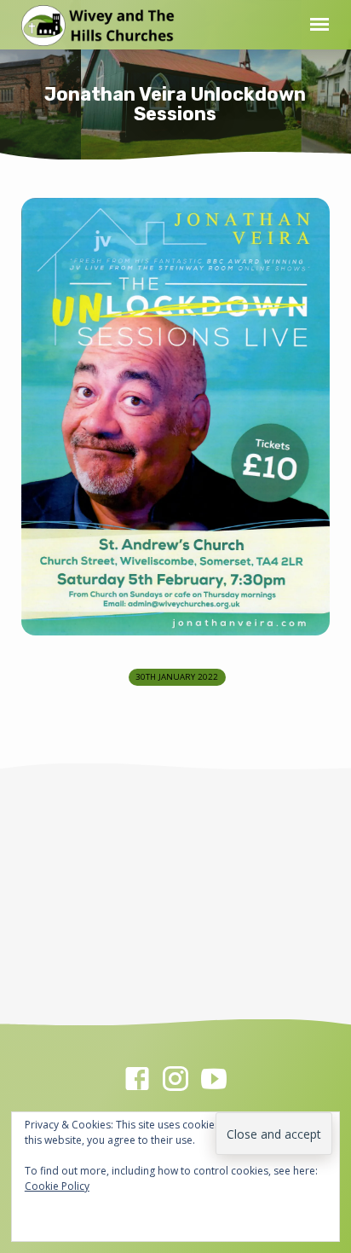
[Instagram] (175, 1078)
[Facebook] (137, 1078)
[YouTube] (214, 1078)
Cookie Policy (57, 1186)
